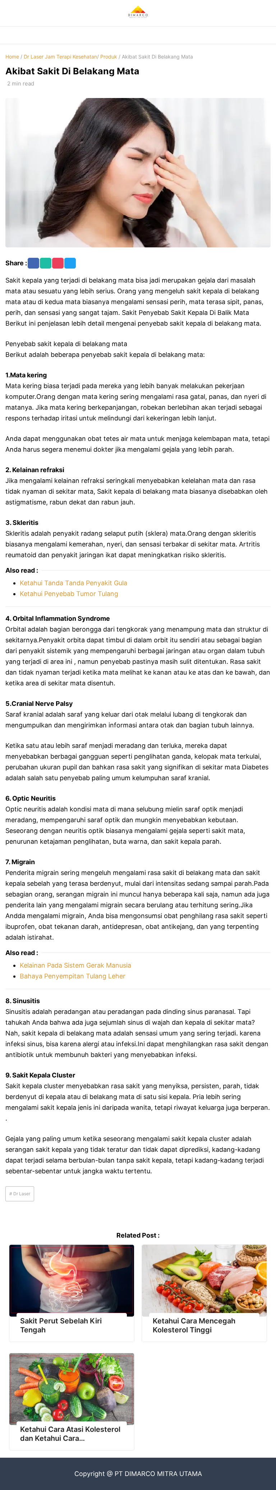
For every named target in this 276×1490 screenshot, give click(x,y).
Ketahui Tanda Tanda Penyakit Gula (73, 583)
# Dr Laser (19, 1193)
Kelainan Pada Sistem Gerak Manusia (75, 965)
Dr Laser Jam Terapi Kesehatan (60, 56)
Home (12, 56)
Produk (108, 56)
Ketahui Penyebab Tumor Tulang (69, 593)
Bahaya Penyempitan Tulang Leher (72, 976)
